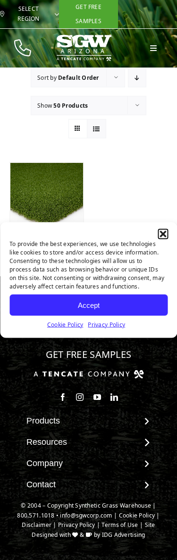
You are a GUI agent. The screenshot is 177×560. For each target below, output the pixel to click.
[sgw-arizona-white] (84, 38)
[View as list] (96, 128)
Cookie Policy (65, 325)
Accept (89, 305)
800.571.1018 (35, 515)
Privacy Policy (106, 325)
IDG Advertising (123, 535)
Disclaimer (36, 525)
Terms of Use (119, 525)
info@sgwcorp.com (86, 515)
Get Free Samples (89, 354)
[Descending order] (137, 77)
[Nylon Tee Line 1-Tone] (46, 199)
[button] (163, 234)
